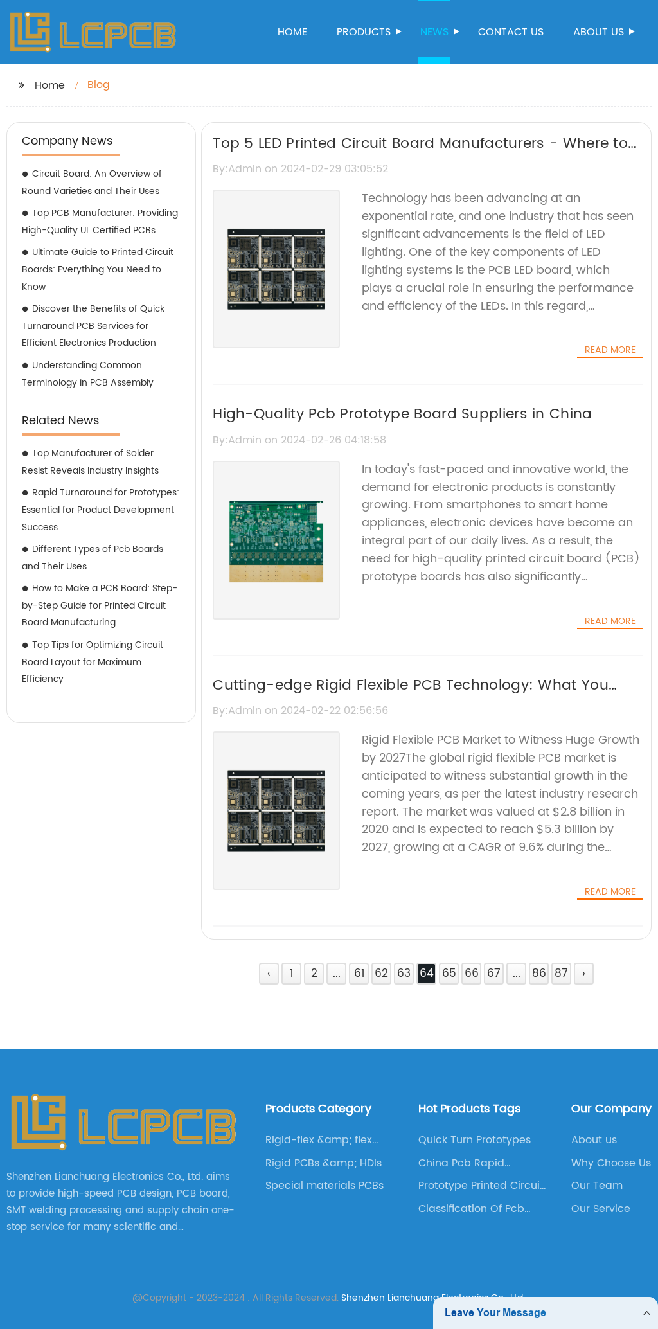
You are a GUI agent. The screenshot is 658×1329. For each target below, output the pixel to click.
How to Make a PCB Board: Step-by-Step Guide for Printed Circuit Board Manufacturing (99, 605)
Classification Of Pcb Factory (471, 1209)
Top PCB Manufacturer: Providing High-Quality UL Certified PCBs (100, 222)
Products (364, 32)
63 (404, 974)
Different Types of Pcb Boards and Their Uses (92, 558)
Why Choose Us (611, 1163)
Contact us (511, 32)
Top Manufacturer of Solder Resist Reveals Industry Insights (90, 462)
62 (381, 974)
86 (539, 974)
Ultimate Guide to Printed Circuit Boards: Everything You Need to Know (97, 269)
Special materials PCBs (324, 1185)
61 (359, 974)
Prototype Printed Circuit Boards (481, 1185)
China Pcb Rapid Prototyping (461, 1163)
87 (561, 974)
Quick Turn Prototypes (474, 1140)
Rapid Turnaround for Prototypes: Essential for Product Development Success (100, 509)
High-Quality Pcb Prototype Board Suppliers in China (402, 414)
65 (449, 974)
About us (598, 32)
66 (472, 974)
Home (292, 32)
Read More (610, 350)
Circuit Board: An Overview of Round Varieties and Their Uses (92, 182)
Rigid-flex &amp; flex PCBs (318, 1140)
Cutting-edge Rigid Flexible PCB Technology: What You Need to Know (411, 696)
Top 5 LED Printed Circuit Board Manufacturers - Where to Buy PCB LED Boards (420, 155)
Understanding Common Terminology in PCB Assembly (88, 374)
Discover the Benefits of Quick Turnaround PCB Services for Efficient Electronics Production (93, 325)
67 (494, 974)
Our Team (597, 1185)
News (434, 32)
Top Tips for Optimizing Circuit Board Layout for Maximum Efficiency (92, 662)
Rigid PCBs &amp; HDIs (323, 1163)
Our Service (600, 1208)
